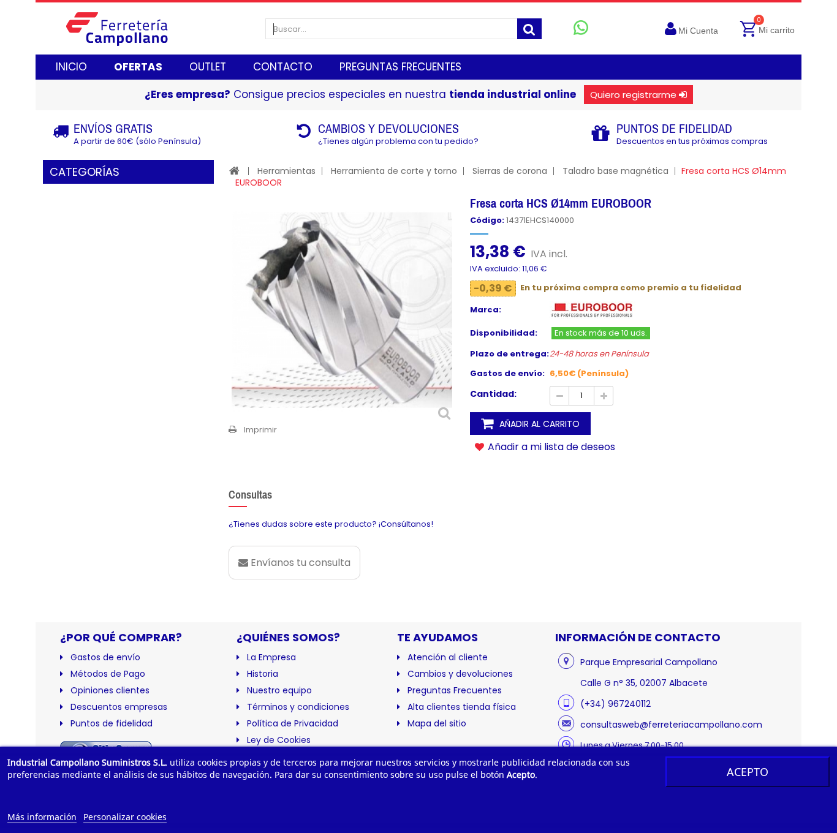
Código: (487, 220)
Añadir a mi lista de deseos (550, 446)
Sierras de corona (509, 170)
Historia (262, 674)
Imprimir (260, 429)
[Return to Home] (234, 170)
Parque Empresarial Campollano (649, 662)
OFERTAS (138, 66)
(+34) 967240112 (615, 704)
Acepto (747, 771)
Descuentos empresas (118, 707)
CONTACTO (282, 66)
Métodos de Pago (107, 674)
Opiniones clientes (110, 690)
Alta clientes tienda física (461, 707)
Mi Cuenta (698, 31)
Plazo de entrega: (509, 354)
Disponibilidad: (503, 333)
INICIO (71, 66)
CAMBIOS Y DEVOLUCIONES (388, 128)
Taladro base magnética (615, 170)
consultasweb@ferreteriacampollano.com (671, 724)
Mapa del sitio (436, 723)
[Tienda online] (126, 28)
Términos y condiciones (298, 707)
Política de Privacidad (292, 723)
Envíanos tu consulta (299, 563)
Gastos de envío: (507, 373)
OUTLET (207, 66)
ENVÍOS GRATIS (113, 128)
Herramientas (286, 170)
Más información (42, 817)
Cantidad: (493, 393)
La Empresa (271, 657)
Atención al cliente (447, 657)
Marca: (485, 309)
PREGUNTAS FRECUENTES (400, 66)
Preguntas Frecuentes (454, 690)
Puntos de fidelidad (111, 723)
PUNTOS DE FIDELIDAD (674, 128)
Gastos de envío (105, 657)
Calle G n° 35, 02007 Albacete (644, 683)
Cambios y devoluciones (460, 674)
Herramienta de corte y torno (394, 170)
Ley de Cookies (279, 740)
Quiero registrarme (633, 94)
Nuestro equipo (279, 690)
